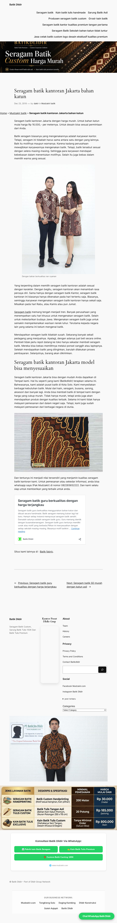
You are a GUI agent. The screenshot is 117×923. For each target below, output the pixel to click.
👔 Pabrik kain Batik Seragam (36, 849)
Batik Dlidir (15, 4)
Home (3, 113)
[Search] (102, 670)
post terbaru (70, 699)
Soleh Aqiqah (51, 908)
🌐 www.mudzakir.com (58, 865)
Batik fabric (46, 551)
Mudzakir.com (28, 902)
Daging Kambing (67, 902)
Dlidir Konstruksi (87, 902)
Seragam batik (22, 312)
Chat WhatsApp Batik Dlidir (96, 916)
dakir (36, 103)
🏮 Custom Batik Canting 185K (58, 857)
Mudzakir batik (48, 103)
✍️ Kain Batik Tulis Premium (81, 849)
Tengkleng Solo (47, 902)
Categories (69, 706)
